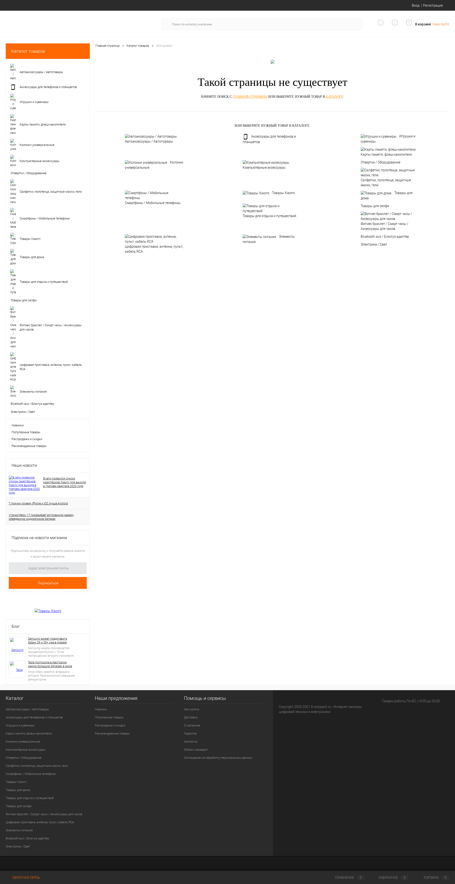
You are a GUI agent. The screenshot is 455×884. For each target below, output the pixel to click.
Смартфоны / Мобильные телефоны (153, 203)
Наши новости (24, 465)
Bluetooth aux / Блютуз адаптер (385, 236)
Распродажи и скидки (27, 439)
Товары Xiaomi (283, 193)
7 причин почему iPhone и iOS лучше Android (38, 503)
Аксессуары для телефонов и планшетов (269, 139)
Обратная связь (26, 877)
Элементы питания (269, 239)
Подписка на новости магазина (39, 537)
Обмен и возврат (196, 749)
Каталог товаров (28, 51)
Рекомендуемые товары (29, 446)
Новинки (18, 425)
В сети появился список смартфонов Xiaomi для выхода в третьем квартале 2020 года (64, 482)
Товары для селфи (375, 206)
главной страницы (250, 96)
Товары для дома (387, 195)
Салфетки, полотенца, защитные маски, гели (386, 182)
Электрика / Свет (374, 244)
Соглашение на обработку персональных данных (218, 757)
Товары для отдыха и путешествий (269, 216)
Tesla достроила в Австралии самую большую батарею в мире (50, 664)
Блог (16, 626)
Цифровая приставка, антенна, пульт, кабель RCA (154, 249)
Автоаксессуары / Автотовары (149, 141)
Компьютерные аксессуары (264, 167)
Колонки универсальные (154, 164)
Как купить (191, 709)
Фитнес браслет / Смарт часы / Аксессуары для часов (384, 226)
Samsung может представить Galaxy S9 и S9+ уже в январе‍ (47, 640)
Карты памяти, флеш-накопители (386, 154)
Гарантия (190, 733)
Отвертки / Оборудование (380, 162)
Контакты (191, 741)
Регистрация (433, 5)
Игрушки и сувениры (388, 138)
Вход (415, 5)
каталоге (334, 96)
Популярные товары (26, 432)
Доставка (190, 717)
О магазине (192, 725)
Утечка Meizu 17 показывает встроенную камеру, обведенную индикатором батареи (41, 517)
